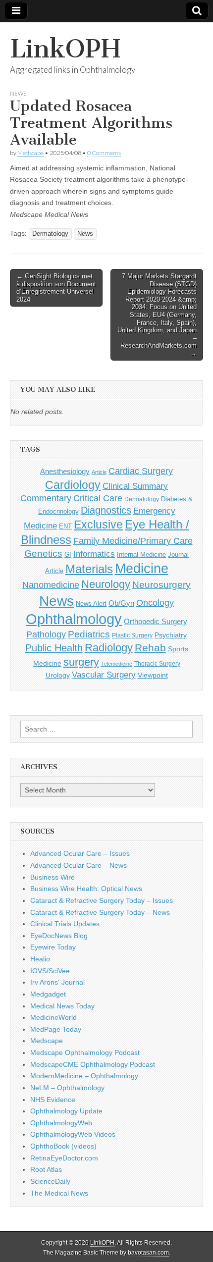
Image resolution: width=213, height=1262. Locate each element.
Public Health (54, 647)
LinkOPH (65, 49)
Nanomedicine (50, 585)
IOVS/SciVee (50, 971)
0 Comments (104, 153)
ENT (65, 526)
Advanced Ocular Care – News (78, 865)
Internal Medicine (141, 554)
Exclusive (98, 524)
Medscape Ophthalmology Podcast (85, 1052)
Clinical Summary (135, 486)
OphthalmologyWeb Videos (72, 1134)
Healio (40, 959)
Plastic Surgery (132, 635)
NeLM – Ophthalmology (67, 1088)
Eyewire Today (53, 947)
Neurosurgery (161, 584)
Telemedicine (116, 664)
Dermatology (50, 233)
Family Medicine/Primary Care (133, 541)
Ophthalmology (74, 619)
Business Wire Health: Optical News (86, 889)
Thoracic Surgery (157, 663)
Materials (89, 569)
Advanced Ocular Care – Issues (80, 853)
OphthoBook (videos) (63, 1146)
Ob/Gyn (121, 603)
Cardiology (73, 484)
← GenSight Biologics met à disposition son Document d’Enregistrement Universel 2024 (56, 287)
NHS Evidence (52, 1100)
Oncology (155, 603)
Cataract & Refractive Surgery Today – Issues (101, 900)
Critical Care (97, 498)
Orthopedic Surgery (155, 621)
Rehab (150, 647)
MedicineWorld (53, 1017)
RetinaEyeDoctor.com (64, 1158)
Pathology (46, 634)
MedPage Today (55, 1029)
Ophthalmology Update (66, 1111)
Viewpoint (153, 675)
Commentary (45, 498)
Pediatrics (89, 634)
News (18, 93)
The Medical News (59, 1193)
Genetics (43, 553)
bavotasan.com (148, 1252)
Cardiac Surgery (140, 471)
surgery (81, 662)
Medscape (30, 153)
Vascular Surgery (104, 675)
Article (99, 472)
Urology (58, 675)
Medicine (141, 568)
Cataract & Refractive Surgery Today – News (100, 912)
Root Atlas (46, 1169)
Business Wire (52, 877)
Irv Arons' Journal (57, 982)
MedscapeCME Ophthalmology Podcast (92, 1064)
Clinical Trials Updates (65, 924)
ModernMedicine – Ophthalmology (84, 1076)
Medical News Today (62, 1006)
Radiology (109, 647)
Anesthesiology (65, 471)
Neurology (105, 584)
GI (67, 554)
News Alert (91, 603)
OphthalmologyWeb (61, 1123)
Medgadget (48, 994)
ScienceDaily (50, 1181)
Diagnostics (106, 510)
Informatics (94, 554)
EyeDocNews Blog (59, 936)
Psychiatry (171, 635)
